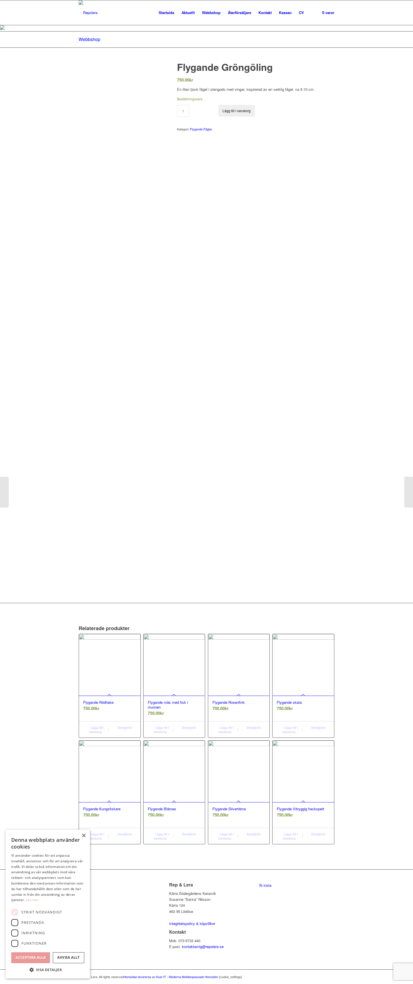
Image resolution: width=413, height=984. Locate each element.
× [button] (83, 836)
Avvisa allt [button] (68, 957)
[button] (47, 970)
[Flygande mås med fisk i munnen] (4, 492)
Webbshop (89, 39)
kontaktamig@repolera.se (203, 946)
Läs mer (32, 899)
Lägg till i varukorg (237, 110)
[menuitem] (166, 12)
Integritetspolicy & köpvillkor (192, 923)
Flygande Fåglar (201, 129)
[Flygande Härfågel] (408, 492)
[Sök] (313, 12)
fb (260, 885)
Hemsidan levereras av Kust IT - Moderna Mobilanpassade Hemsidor (171, 976)
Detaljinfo (124, 727)
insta (267, 885)
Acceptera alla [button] (30, 957)
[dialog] (48, 904)
